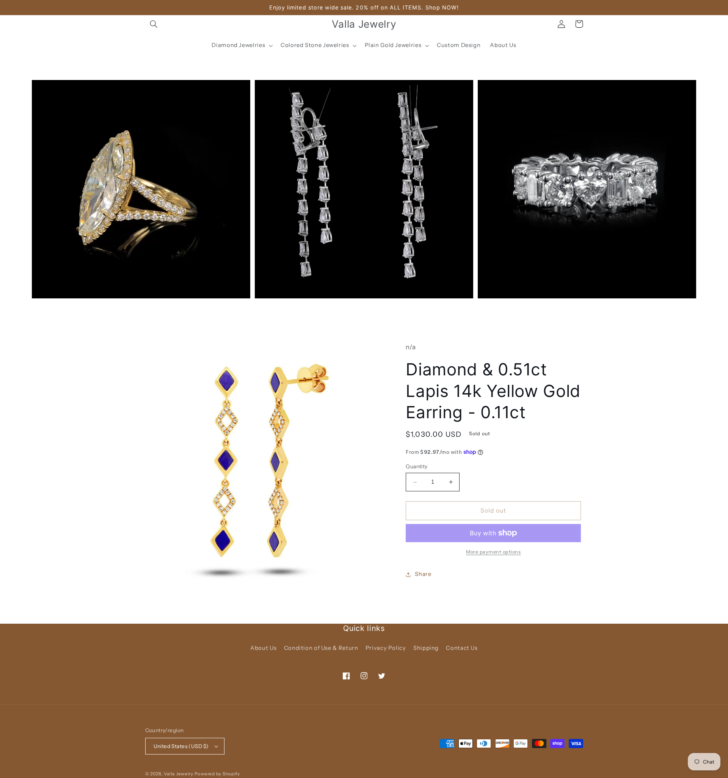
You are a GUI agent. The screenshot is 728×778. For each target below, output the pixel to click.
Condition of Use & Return (321, 648)
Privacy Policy (386, 648)
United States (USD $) (181, 746)
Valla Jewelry (179, 773)
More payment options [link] (493, 552)
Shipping (426, 648)
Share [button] (423, 574)
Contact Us (461, 648)
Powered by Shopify (217, 773)
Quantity (416, 467)
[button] (154, 24)
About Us (263, 648)
